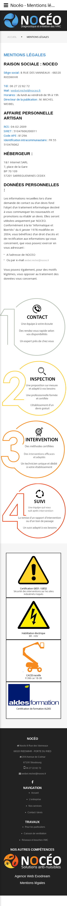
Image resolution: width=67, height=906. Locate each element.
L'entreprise (35, 799)
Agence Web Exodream (32, 876)
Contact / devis (35, 812)
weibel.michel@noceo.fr (26, 90)
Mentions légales (32, 883)
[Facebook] (32, 782)
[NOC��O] (32, 20)
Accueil (12, 37)
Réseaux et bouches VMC (35, 840)
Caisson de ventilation (35, 833)
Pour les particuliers (35, 827)
